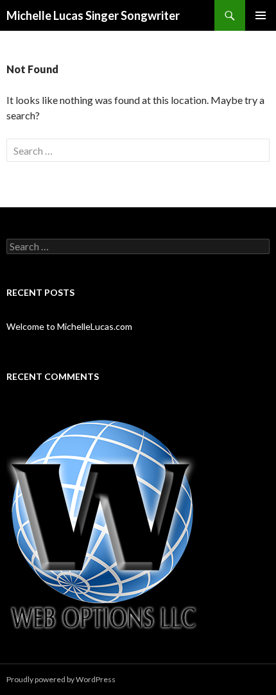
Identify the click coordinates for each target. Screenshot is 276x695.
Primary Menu (260, 15)
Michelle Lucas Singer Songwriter (93, 15)
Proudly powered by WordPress (61, 679)
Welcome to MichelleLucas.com (69, 326)
